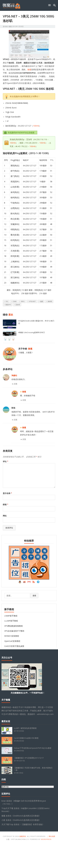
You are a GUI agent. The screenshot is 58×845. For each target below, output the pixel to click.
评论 (5, 461)
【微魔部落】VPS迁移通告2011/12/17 (29, 758)
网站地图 (52, 836)
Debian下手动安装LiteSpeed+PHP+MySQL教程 (32, 748)
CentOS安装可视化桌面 (14, 646)
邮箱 (5, 504)
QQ (20, 583)
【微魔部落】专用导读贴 (31, 824)
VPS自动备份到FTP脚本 (14, 631)
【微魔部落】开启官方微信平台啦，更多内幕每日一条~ (33, 769)
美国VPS (8, 305)
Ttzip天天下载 (7, 808)
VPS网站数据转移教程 (13, 626)
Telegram (38, 583)
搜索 (34, 595)
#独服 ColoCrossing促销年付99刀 (31, 332)
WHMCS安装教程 (11, 636)
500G (23, 301)
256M (14, 301)
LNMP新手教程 (10, 615)
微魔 (10, 26)
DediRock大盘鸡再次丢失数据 (26, 815)
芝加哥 (18, 305)
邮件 (29, 583)
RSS (34, 582)
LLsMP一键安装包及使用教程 (25, 728)
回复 (15, 384)
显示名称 (7, 493)
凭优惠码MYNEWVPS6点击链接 (21, 132)
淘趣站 (14, 375)
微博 (24, 583)
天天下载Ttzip (7, 824)
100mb (36, 125)
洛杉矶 (50, 301)
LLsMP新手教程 (11, 620)
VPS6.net (32, 301)
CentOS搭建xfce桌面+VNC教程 (26, 738)
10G (6, 301)
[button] (50, 5)
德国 (41, 301)
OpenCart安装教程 (12, 641)
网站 (5, 515)
